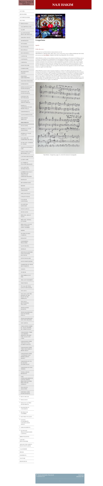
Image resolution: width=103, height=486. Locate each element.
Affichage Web (80, 476)
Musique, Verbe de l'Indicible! (26, 3)
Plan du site (51, 475)
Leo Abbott (46, 55)
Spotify (37, 45)
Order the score (39, 49)
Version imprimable (42, 475)
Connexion (81, 475)
